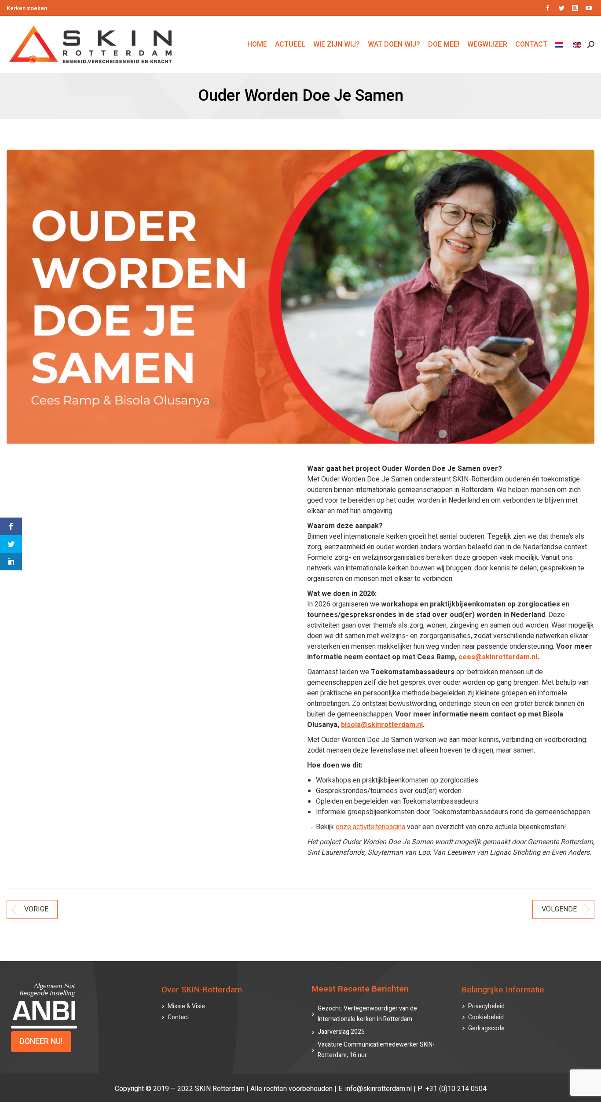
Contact (178, 1017)
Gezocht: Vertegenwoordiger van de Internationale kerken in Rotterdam (367, 1014)
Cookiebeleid (486, 1017)
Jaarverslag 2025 (341, 1031)
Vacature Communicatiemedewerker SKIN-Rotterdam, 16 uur (376, 1050)
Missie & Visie (186, 1006)
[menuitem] (560, 44)
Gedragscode (486, 1028)
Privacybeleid (486, 1006)
